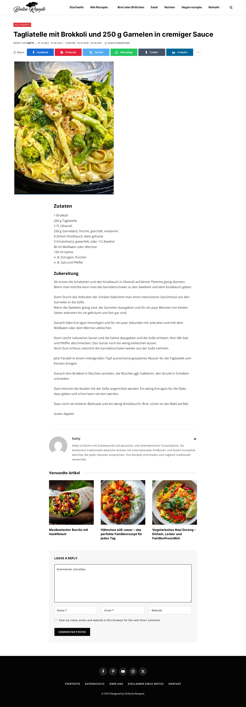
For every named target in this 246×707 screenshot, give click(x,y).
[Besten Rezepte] (29, 7)
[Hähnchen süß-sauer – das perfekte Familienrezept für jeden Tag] (123, 502)
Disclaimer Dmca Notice (146, 683)
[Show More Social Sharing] (198, 52)
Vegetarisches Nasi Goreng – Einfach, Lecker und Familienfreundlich (174, 534)
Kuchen (170, 7)
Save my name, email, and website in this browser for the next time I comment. (110, 620)
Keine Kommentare (119, 42)
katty (30, 42)
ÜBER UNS (116, 683)
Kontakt (214, 7)
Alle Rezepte (99, 7)
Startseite (77, 7)
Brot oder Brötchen (131, 7)
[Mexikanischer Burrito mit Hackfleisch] (71, 502)
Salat (154, 7)
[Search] (231, 7)
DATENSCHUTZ (95, 683)
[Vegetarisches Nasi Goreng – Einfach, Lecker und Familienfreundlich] (174, 502)
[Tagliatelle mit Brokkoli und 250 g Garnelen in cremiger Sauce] (64, 194)
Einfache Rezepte (134, 693)
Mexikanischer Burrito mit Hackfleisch (68, 532)
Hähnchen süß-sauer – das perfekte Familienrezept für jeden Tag (121, 534)
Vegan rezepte (191, 7)
